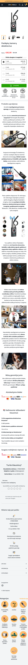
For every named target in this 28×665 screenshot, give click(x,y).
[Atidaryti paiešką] (19, 5)
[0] (25, 5)
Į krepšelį (16, 85)
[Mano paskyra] (22, 5)
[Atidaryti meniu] (2, 4)
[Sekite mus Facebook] (2, 585)
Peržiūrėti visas (24, 598)
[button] (14, 62)
